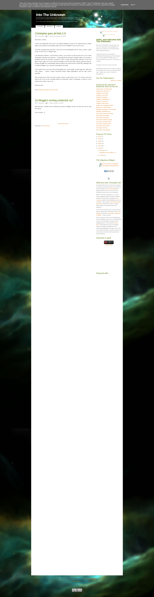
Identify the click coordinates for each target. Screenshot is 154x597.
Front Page (40, 26)
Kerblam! (59, 26)
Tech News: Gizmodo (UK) (103, 121)
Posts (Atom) (46, 125)
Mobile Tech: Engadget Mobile (104, 105)
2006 (99, 148)
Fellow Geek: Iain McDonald (104, 89)
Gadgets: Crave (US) (102, 95)
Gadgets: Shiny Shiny (102, 103)
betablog (40, 89)
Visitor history (108, 245)
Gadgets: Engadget (101, 97)
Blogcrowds (76, 581)
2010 (99, 138)
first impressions (48, 89)
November (103, 150)
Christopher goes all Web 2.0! (50, 33)
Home (66, 123)
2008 (99, 143)
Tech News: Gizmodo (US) (103, 123)
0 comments (40, 36)
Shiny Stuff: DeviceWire (102, 115)
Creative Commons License (87, 585)
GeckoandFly (92, 579)
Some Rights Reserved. (89, 578)
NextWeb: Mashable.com (103, 111)
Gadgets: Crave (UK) (102, 93)
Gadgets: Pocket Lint (102, 101)
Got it (133, 5)
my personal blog (111, 188)
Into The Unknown (50, 15)
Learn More (124, 5)
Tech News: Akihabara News (104, 119)
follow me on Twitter (116, 80)
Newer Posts (61, 123)
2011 (99, 136)
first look (55, 89)
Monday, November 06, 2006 (57, 36)
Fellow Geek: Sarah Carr (103, 91)
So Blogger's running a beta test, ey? (54, 100)
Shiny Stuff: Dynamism (102, 117)
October (102, 155)
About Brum (49, 26)
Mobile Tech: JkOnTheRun (103, 107)
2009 (99, 141)
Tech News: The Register (103, 129)
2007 (99, 145)
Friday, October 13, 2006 (56, 103)
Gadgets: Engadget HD (102, 99)
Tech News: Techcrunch (102, 125)
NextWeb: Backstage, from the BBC (106, 109)
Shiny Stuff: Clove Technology (104, 113)
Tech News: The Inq (101, 127)
